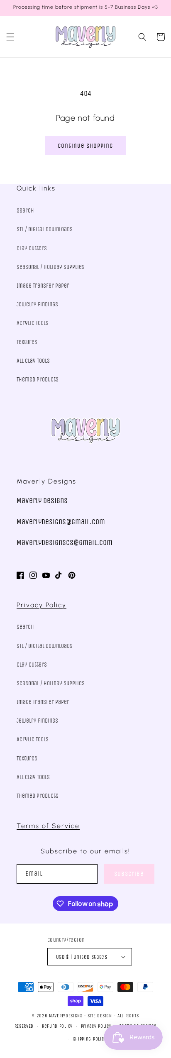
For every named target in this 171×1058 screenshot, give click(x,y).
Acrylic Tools (33, 323)
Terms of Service (48, 826)
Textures (27, 342)
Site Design (100, 1016)
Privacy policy (96, 1026)
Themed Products (38, 379)
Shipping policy (90, 1039)
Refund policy (57, 1026)
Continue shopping (85, 145)
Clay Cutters (32, 248)
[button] (10, 37)
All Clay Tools (33, 360)
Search (25, 210)
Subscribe (129, 873)
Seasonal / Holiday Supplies (51, 267)
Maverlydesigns (66, 1016)
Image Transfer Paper (43, 285)
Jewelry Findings (37, 304)
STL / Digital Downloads (45, 229)
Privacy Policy (41, 605)
